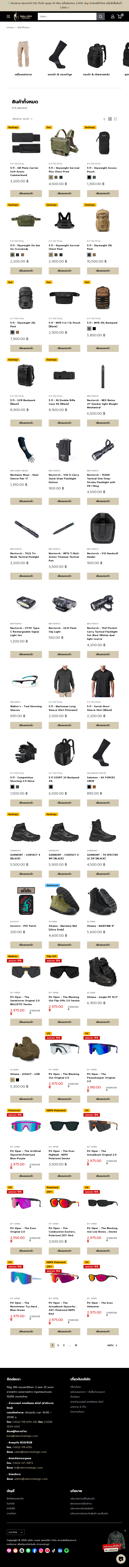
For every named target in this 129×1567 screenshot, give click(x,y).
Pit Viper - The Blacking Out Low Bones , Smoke (102, 1230)
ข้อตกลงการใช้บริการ (81, 1503)
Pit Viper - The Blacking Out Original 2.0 (64, 1076)
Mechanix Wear (19, 470)
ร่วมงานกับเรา (77, 1412)
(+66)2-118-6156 (22, 1447)
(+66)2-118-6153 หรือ (25, 1422)
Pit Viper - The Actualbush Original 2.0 (102, 1153)
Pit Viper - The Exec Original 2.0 (23, 1230)
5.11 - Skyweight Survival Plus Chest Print (64, 169)
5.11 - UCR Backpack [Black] (22, 402)
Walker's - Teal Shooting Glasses (26, 708)
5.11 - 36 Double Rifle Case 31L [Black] (62, 402)
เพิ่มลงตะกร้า (26, 193)
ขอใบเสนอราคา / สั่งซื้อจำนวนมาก (87, 1392)
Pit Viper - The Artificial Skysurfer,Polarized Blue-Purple (25, 1154)
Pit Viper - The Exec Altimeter (100, 1304)
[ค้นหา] (100, 16)
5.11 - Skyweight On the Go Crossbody (25, 247)
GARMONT (15, 850)
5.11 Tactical (17, 163)
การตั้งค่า (11, 1513)
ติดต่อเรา (75, 1397)
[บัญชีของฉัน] (112, 16)
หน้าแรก (10, 27)
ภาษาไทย (13, 1532)
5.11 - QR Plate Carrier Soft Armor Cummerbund (24, 171)
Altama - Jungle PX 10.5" (102, 997)
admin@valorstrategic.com (31, 1479)
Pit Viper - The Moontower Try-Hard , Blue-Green (24, 1306)
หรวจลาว (14, 921)
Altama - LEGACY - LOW (25, 1074)
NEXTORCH (92, 396)
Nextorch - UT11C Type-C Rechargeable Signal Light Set (25, 631)
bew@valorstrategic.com (22, 1436)
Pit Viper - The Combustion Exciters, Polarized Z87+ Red (62, 1231)
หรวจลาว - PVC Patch (23, 926)
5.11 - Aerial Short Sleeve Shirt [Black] (99, 708)
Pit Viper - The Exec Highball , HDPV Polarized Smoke (62, 1154)
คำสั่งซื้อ (11, 1508)
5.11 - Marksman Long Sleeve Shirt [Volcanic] (63, 708)
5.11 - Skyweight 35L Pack (99, 247)
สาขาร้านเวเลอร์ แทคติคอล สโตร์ (86, 1402)
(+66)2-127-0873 (23, 1463)
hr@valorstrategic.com (28, 1468)
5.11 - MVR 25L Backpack (102, 323)
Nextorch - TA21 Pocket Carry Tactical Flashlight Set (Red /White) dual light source (102, 633)
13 (76, 1345)
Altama (53, 921)
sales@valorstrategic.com (30, 1452)
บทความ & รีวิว (78, 1407)
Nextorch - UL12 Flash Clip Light (62, 630)
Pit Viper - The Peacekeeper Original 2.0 (101, 1077)
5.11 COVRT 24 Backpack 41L (64, 779)
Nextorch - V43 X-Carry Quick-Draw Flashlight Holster (64, 478)
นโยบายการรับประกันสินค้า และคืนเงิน (89, 1513)
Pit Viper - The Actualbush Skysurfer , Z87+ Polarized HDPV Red (63, 1308)
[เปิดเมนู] (8, 16)
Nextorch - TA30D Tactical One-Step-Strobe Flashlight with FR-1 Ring (101, 480)
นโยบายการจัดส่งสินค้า (82, 1508)
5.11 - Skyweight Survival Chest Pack (64, 247)
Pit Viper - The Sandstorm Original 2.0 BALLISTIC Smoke (25, 1000)
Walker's (15, 701)
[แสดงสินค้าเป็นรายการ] (115, 118)
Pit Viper (15, 992)
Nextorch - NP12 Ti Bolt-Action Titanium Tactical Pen (64, 557)
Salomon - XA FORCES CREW (101, 779)
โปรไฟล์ (10, 1503)
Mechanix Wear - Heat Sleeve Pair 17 (24, 476)
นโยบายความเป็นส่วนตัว (82, 1498)
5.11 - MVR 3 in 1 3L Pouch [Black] (64, 324)
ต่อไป (110, 1345)
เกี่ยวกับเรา (75, 1387)
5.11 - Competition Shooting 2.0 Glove (22, 779)
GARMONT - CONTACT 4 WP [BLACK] (64, 856)
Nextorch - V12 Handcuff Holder (102, 555)
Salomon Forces (96, 773)
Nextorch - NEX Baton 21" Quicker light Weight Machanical (102, 404)
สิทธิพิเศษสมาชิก (15, 1498)
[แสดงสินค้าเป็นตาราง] (110, 118)
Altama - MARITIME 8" (100, 926)
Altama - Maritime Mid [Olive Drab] (63, 927)
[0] (119, 16)
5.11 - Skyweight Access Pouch (102, 169)
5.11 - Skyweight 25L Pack (23, 324)
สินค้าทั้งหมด (23, 27)
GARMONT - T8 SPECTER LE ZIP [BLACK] (102, 856)
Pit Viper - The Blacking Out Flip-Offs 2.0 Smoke (64, 999)
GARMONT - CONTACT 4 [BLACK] (25, 856)
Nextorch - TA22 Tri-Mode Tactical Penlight (24, 555)
